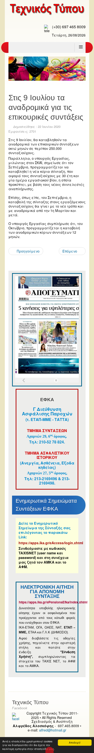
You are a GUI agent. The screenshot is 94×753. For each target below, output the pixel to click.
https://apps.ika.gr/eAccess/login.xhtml (51, 542)
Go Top (50, 750)
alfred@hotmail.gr (52, 730)
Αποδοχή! (75, 742)
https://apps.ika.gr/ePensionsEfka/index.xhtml (53, 602)
